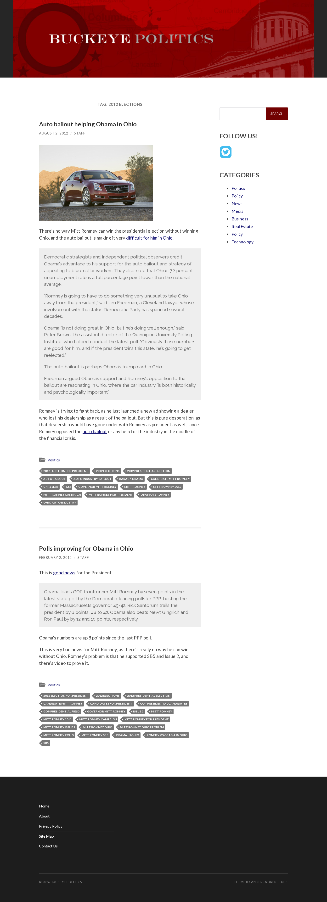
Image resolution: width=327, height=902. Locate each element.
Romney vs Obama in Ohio (167, 735)
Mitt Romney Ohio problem (142, 727)
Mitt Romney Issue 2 (59, 727)
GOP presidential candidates (163, 703)
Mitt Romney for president (111, 494)
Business (239, 218)
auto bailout (95, 431)
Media (237, 211)
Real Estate (242, 226)
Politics (54, 460)
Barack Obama (131, 479)
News (236, 203)
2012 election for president (65, 471)
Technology (242, 241)
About (44, 816)
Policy (237, 195)
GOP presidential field (61, 711)
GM (68, 486)
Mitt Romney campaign (62, 494)
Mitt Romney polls (58, 735)
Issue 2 (138, 711)
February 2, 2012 (55, 557)
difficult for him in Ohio (149, 238)
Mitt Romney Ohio (97, 727)
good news (64, 572)
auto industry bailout (92, 479)
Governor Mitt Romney (97, 486)
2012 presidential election (148, 471)
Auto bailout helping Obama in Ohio (88, 124)
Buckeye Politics (66, 882)
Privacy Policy (50, 826)
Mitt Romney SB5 (94, 735)
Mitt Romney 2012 (167, 486)
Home (44, 806)
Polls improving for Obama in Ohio (86, 548)
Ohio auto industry (59, 502)
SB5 (46, 743)
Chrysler (50, 486)
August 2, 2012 (53, 133)
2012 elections (107, 471)
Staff (79, 133)
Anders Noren (264, 882)
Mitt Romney (134, 486)
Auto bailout (54, 479)
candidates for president (111, 703)
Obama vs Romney (155, 494)
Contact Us (48, 846)
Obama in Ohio (127, 735)
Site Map (46, 836)
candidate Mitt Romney (170, 479)
